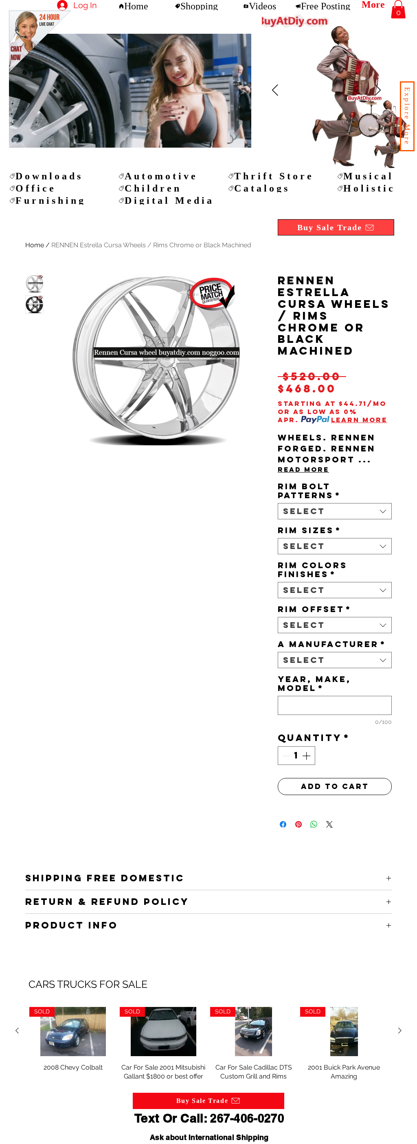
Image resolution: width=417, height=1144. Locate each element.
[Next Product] (400, 1030)
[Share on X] (329, 824)
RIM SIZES (309, 530)
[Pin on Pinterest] (298, 824)
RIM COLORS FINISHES (312, 570)
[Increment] (307, 756)
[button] (407, 116)
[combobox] (335, 511)
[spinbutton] (296, 756)
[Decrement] (286, 756)
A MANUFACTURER (332, 644)
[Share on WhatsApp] (314, 824)
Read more (303, 469)
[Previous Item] (377, 90)
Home (34, 245)
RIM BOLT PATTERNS (309, 491)
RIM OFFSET (314, 609)
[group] (208, 1044)
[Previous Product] (17, 1030)
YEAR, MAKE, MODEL (314, 684)
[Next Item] (275, 90)
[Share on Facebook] (283, 824)
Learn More (359, 420)
